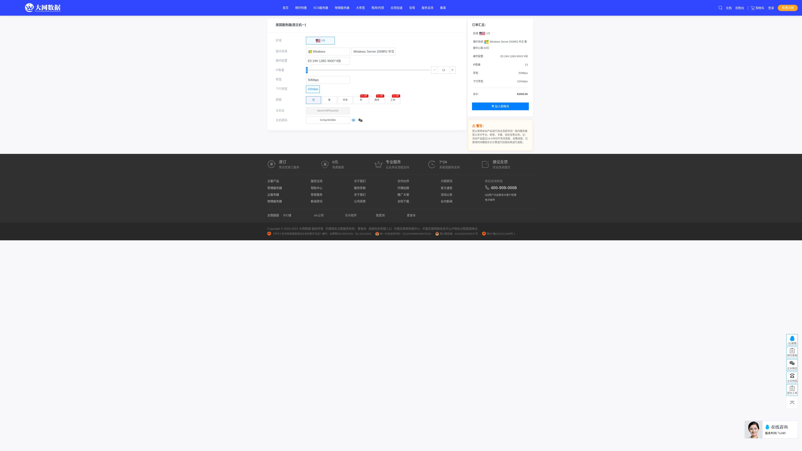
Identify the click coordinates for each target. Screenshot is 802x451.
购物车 (760, 8)
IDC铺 (287, 215)
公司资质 (360, 201)
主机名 (280, 110)
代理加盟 (403, 188)
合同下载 (403, 201)
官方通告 (446, 188)
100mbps (313, 89)
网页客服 (792, 355)
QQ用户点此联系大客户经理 (500, 195)
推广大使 (403, 194)
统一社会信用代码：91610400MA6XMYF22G (405, 233)
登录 (771, 8)
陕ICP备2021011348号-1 (501, 233)
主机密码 (281, 120)
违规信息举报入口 (380, 228)
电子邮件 (490, 200)
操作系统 (281, 51)
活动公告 (446, 194)
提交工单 (792, 393)
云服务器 (273, 194)
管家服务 (316, 194)
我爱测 (380, 215)
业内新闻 (446, 201)
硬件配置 (281, 60)
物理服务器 (274, 201)
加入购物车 (502, 106)
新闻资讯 (316, 201)
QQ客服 (792, 343)
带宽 (279, 79)
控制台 (739, 8)
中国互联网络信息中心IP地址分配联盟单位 (450, 228)
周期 (279, 99)
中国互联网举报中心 (407, 228)
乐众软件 (351, 215)
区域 (279, 40)
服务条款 (360, 188)
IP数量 (280, 70)
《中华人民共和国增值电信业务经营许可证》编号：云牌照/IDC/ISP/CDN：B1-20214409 (321, 233)
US (323, 40)
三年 (394, 98)
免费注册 (788, 7)
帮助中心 (316, 188)
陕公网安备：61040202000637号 (459, 233)
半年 (345, 100)
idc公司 (319, 215)
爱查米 (411, 215)
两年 (378, 98)
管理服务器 (274, 188)
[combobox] (328, 51)
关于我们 (360, 194)
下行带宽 (281, 88)
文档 (729, 8)
